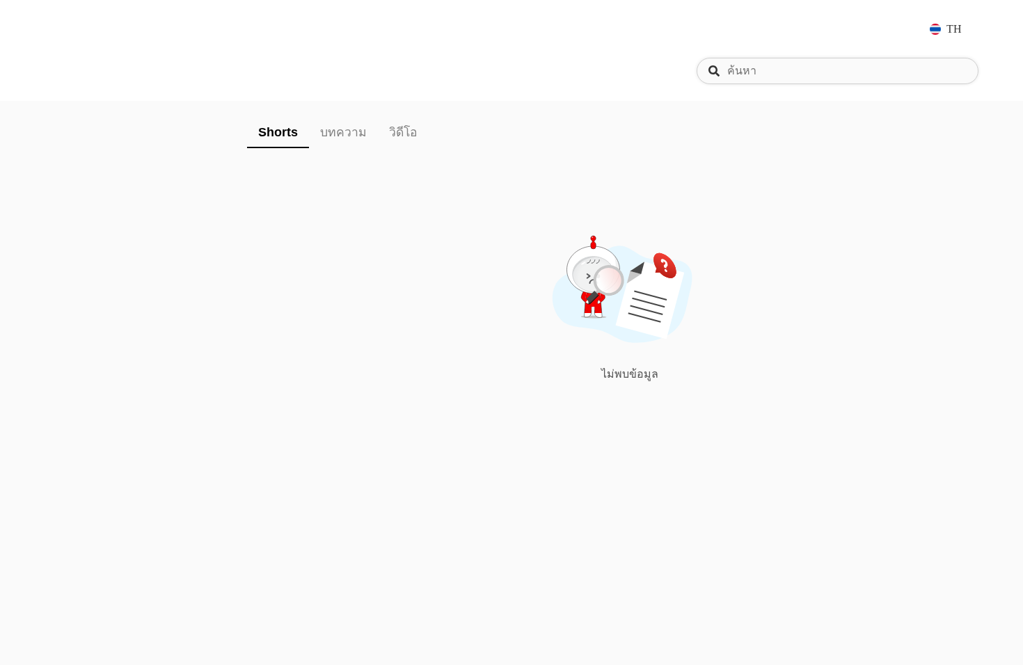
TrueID (86, 29)
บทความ (343, 132)
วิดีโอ (403, 132)
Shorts (278, 132)
